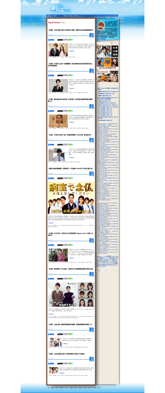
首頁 (48, 387)
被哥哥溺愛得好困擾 (77, 347)
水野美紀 (66, 92)
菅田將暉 (71, 161)
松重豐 (99, 262)
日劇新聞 (54, 92)
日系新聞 (52, 387)
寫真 (113, 258)
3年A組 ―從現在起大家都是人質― (71, 316)
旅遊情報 (60, 15)
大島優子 (107, 258)
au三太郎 (102, 256)
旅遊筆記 (80, 387)
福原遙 (63, 317)
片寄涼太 (66, 57)
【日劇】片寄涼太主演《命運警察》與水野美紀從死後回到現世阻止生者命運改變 (70, 65)
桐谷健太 (101, 262)
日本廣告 (70, 15)
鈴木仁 (70, 317)
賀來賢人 (83, 262)
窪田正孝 (110, 263)
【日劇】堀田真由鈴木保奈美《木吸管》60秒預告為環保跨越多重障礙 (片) (70, 100)
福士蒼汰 (103, 263)
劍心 (52, 34)
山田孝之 (104, 259)
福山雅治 (107, 263)
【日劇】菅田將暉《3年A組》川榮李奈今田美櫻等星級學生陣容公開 (70, 269)
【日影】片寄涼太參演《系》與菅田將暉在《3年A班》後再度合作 (69, 135)
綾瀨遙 (116, 263)
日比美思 (51, 317)
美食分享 (80, 15)
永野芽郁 (55, 317)
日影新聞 (54, 161)
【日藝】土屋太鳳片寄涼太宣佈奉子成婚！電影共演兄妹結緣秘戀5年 (70, 30)
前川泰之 (75, 262)
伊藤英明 (66, 225)
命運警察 (62, 92)
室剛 (69, 225)
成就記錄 (75, 387)
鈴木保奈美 (79, 128)
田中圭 (111, 262)
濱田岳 (109, 262)
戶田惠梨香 (110, 259)
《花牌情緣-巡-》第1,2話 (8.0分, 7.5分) (106, 93)
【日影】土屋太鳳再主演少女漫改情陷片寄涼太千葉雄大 (66, 354)
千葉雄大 (62, 347)
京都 (109, 256)
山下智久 (98, 259)
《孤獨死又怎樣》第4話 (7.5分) (104, 95)
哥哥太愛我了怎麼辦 (69, 375)
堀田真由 (62, 128)
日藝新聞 (54, 57)
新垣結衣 (114, 259)
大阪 (110, 258)
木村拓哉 (105, 261)
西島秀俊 (110, 265)
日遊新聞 (89, 387)
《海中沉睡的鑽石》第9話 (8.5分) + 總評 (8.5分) (108, 107)
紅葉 (113, 263)
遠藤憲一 (114, 265)
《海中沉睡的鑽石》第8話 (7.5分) (105, 109)
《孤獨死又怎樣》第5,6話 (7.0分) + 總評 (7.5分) (108, 91)
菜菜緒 (106, 265)
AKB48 (99, 256)
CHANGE (66, 387)
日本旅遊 (75, 15)
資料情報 (54, 225)
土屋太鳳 (62, 57)
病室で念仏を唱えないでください (82, 225)
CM (106, 256)
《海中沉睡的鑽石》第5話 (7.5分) (105, 113)
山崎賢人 (101, 259)
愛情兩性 (61, 387)
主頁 (49, 15)
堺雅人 (104, 258)
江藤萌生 (70, 92)
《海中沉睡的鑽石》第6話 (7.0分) (105, 115)
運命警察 (79, 92)
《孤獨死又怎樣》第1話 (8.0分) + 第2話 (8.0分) (108, 105)
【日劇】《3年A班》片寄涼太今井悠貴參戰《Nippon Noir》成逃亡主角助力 (70, 234)
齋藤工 (104, 266)
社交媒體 (71, 387)
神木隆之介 (100, 263)
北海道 (100, 258)
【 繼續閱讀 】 (72, 51)
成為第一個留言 (72, 57)
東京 (114, 261)
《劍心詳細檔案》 (101, 39)
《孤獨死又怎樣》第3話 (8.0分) (104, 101)
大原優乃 (89, 316)
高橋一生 (101, 266)
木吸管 (71, 128)
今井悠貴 (71, 262)
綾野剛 (98, 265)
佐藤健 (112, 256)
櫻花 (104, 262)
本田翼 (110, 261)
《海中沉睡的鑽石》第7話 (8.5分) (105, 111)
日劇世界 (65, 15)
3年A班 (61, 161)
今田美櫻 (85, 316)
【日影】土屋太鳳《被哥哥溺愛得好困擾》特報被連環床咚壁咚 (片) (70, 324)
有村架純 (100, 261)
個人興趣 (94, 387)
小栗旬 (116, 258)
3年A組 (61, 316)
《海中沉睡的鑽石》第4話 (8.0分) (105, 120)
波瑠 (106, 262)
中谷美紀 (62, 225)
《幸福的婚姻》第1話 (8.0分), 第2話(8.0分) (107, 103)
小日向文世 (67, 128)
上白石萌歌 (80, 316)
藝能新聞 (54, 15)
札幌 (111, 261)
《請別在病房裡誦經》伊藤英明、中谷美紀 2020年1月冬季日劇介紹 (70, 168)
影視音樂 (84, 387)
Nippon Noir (66, 262)
